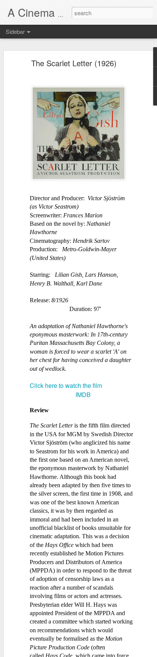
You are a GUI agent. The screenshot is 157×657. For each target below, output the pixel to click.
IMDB (83, 394)
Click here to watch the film (66, 385)
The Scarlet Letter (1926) (74, 63)
